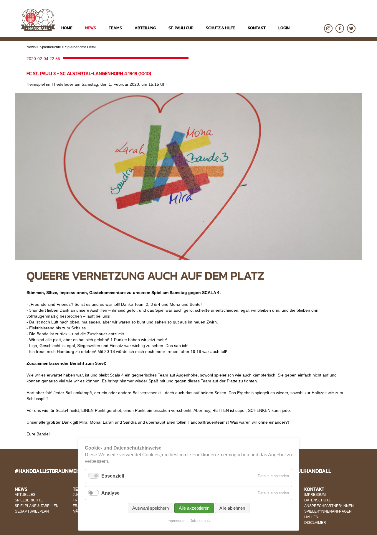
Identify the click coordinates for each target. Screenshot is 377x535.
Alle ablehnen (232, 508)
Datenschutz (200, 521)
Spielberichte (50, 47)
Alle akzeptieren (194, 508)
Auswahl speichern (150, 508)
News (31, 47)
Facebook (339, 28)
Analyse (110, 493)
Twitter (351, 28)
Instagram (328, 28)
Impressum (176, 521)
